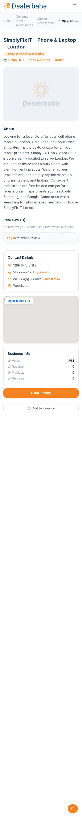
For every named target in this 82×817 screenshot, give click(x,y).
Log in (11, 238)
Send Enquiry (41, 393)
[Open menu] (75, 6)
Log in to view (41, 272)
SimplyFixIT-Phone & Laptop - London (36, 60)
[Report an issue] (73, 808)
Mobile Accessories (45, 21)
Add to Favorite (43, 408)
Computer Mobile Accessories (24, 21)
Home (7, 21)
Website (19, 285)
